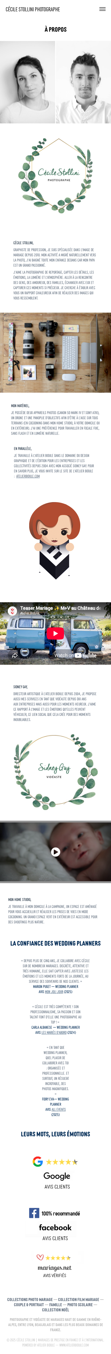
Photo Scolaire (80, 1304)
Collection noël (55, 1309)
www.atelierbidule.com (74, 1345)
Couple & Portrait (29, 1304)
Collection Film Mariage (78, 1299)
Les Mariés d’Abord (54, 1032)
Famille (55, 1304)
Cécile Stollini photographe (33, 9)
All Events (59, 1109)
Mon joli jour (54, 991)
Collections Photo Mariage (30, 1299)
